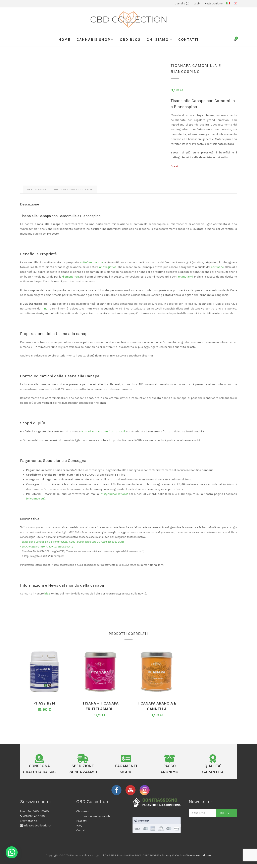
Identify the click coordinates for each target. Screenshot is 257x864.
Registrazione (213, 3)
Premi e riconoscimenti (95, 816)
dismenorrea (70, 276)
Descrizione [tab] (36, 189)
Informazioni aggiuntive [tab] (73, 189)
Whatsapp (30, 821)
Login (197, 3)
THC (45, 308)
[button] (12, 852)
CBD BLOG (130, 40)
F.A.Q (79, 825)
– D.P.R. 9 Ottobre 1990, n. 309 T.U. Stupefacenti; (46, 546)
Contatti (188, 40)
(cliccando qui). (36, 498)
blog (47, 593)
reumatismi (185, 276)
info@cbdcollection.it (114, 494)
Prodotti (81, 821)
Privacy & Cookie (173, 855)
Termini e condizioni (198, 855)
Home (64, 40)
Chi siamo (157, 40)
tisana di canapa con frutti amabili (102, 431)
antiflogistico (107, 267)
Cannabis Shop (93, 40)
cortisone (217, 267)
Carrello (182, 3)
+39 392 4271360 (34, 816)
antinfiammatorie (91, 262)
